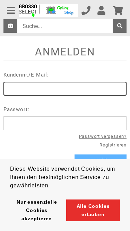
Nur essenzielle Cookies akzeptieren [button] (37, 210)
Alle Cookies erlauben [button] (93, 210)
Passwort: (16, 109)
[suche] (120, 26)
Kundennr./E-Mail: (26, 75)
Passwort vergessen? (103, 136)
